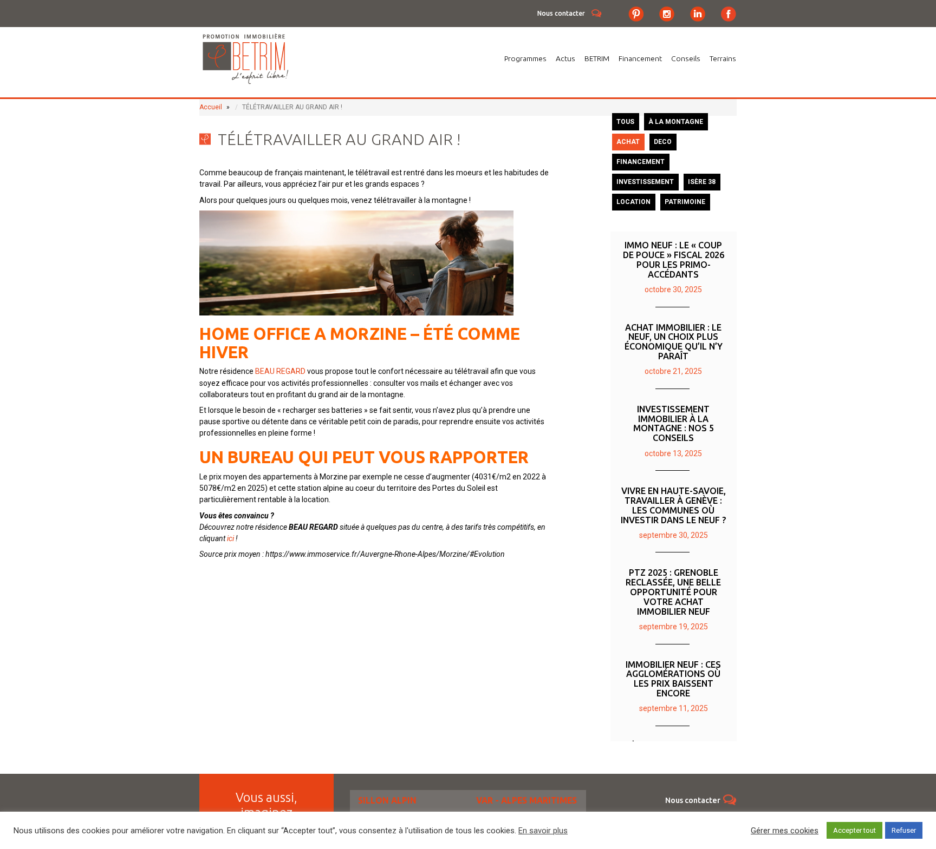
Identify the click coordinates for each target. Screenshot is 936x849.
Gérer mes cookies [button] (784, 830)
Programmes (525, 58)
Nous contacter (561, 13)
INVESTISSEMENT (645, 182)
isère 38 (702, 182)
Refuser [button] (904, 830)
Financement (640, 58)
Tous (625, 122)
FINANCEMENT (640, 162)
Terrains (723, 58)
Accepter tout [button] (854, 830)
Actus (565, 58)
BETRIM (596, 58)
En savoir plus (543, 830)
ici (230, 538)
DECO (663, 142)
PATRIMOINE (685, 202)
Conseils (685, 58)
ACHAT (628, 142)
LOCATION (633, 202)
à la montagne (675, 122)
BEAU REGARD (280, 371)
